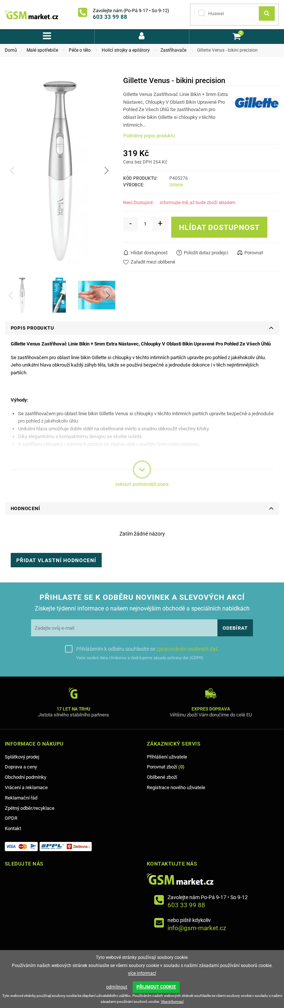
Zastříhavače (173, 50)
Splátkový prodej (22, 757)
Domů (11, 50)
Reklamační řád (21, 798)
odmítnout (116, 987)
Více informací (172, 1002)
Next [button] (106, 170)
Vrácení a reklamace (26, 787)
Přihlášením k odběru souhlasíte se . (147, 649)
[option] (22, 295)
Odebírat (235, 628)
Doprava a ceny (21, 767)
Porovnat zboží (166, 767)
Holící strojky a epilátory (126, 50)
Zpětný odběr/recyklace (29, 808)
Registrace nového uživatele (176, 787)
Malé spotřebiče (42, 50)
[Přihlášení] (142, 36)
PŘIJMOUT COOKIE (156, 987)
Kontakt (13, 828)
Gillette (176, 185)
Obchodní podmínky (25, 777)
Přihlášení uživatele (167, 757)
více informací (142, 973)
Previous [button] (12, 170)
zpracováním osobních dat (186, 649)
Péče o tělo (80, 50)
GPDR (11, 818)
